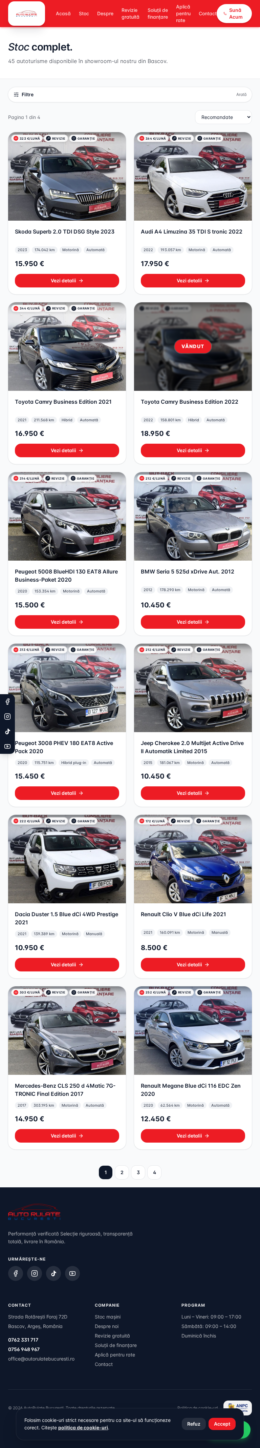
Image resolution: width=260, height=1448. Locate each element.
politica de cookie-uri (83, 1427)
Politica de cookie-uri (197, 1407)
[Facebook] (15, 1273)
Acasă (63, 13)
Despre (105, 13)
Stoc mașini (108, 1317)
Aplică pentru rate (183, 13)
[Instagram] (34, 1273)
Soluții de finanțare (158, 13)
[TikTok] (53, 1273)
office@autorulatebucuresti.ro (41, 1359)
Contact (208, 13)
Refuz (193, 1424)
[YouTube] (72, 1273)
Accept (222, 1424)
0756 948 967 (24, 1349)
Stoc (84, 13)
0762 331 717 (23, 1340)
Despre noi (106, 1326)
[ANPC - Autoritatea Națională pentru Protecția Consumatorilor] (237, 1408)
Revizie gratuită (130, 13)
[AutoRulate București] (26, 13)
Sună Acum (236, 13)
